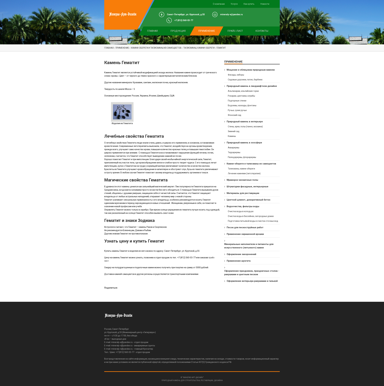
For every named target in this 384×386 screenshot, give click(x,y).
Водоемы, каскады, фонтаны (242, 105)
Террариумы (234, 152)
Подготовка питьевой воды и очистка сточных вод (253, 221)
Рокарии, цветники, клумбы (241, 96)
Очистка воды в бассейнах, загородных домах (251, 216)
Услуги (234, 4)
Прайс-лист (235, 30)
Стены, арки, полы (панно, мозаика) (245, 126)
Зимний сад (233, 131)
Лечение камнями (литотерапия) (244, 173)
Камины (232, 136)
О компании (219, 4)
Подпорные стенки (237, 100)
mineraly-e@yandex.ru (231, 14)
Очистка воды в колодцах (241, 211)
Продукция (178, 30)
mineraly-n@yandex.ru (122, 349)
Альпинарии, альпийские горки (243, 91)
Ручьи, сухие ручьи (237, 110)
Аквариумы (233, 147)
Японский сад (234, 115)
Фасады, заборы (236, 75)
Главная (152, 30)
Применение (206, 30)
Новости (264, 4)
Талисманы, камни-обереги (241, 168)
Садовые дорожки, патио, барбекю (245, 79)
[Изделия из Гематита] (122, 112)
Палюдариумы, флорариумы (242, 157)
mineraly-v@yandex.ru (121, 345)
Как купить (249, 4)
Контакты (261, 30)
